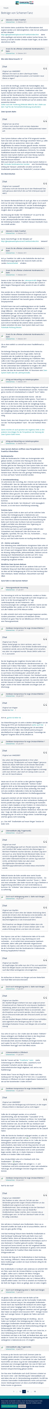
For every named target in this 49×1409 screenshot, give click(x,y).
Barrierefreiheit (12, 263)
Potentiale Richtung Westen (11, 327)
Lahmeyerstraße (30, 280)
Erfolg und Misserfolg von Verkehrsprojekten (22, 379)
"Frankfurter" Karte (26, 1060)
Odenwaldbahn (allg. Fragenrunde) (18, 831)
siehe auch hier (37, 725)
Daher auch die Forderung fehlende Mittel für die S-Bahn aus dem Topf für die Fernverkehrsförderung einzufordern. (23, 105)
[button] (3, 3)
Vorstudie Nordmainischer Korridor (17, 164)
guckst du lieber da (14, 718)
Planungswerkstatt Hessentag (17, 587)
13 (20, 1391)
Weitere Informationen (9, 1406)
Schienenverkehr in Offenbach (17, 1052)
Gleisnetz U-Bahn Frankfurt (16, 20)
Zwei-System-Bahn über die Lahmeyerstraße (24, 371)
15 (28, 1391)
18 (35, 1391)
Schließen (22, 1406)
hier (11, 710)
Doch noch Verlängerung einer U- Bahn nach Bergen (25, 896)
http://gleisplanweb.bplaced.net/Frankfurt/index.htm (20, 34)
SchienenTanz (10, 22)
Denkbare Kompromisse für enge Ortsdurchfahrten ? (25, 628)
